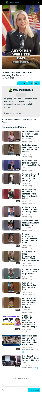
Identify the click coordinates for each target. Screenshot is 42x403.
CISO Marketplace (28, 141)
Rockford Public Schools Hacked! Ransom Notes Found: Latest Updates (29, 302)
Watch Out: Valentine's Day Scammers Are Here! (29, 286)
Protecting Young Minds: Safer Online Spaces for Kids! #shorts (30, 148)
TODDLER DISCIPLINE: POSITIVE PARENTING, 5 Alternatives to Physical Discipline (30, 321)
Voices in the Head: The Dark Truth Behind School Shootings (30, 177)
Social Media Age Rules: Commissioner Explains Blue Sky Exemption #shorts (30, 256)
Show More (8, 107)
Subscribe (21, 95)
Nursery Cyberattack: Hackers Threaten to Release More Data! (30, 238)
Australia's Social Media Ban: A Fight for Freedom (30, 223)
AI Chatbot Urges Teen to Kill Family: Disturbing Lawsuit (30, 209)
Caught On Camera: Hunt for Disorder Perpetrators (30, 271)
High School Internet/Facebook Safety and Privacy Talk (30, 359)
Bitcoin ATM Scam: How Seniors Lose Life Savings (30, 134)
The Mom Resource (29, 332)
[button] (22, 83)
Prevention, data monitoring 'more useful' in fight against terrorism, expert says (30, 340)
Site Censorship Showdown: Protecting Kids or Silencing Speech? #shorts (30, 194)
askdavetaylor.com (29, 368)
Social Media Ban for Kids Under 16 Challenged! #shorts (31, 163)
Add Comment (34, 390)
